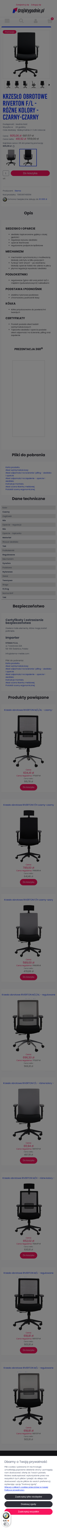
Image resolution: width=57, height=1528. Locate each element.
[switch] (6, 1524)
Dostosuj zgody (28, 1504)
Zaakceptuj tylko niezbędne (28, 1497)
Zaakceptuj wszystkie (28, 1511)
